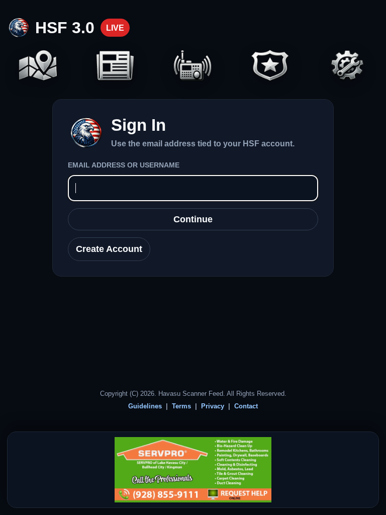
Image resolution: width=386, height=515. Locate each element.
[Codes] (270, 66)
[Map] (38, 66)
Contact (246, 406)
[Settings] (348, 66)
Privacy (212, 406)
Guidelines (145, 406)
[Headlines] (115, 66)
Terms (181, 406)
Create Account (109, 249)
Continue (193, 219)
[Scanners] (193, 66)
